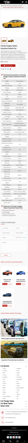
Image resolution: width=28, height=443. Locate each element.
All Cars (9, 6)
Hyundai (5, 370)
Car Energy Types (7, 401)
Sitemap (9, 434)
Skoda (18, 385)
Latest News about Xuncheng (11, 313)
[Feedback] (17, 441)
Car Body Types (7, 403)
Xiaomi (18, 373)
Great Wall (19, 377)
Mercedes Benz (20, 388)
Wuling (18, 394)
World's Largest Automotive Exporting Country (12, 338)
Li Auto (4, 375)
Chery (4, 381)
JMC (18, 396)
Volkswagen (19, 379)
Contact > (10, 284)
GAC (18, 381)
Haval (18, 370)
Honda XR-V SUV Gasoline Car (7, 280)
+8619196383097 (9, 422)
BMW (4, 388)
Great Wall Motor (7, 396)
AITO (4, 394)
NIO (17, 392)
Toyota (4, 368)
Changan (19, 368)
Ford (4, 385)
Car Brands (14, 6)
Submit (6, 255)
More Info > (5, 284)
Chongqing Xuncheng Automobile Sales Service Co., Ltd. (14, 430)
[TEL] (10, 441)
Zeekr (18, 375)
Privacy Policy (16, 434)
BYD (4, 373)
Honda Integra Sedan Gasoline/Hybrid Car (13, 7)
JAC (17, 398)
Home (4, 6)
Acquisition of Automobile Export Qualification (12, 360)
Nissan (18, 383)
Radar (4, 398)
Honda (19, 6)
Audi (4, 390)
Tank (4, 379)
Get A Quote (9, 65)
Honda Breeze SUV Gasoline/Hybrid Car (7, 302)
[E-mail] (3, 441)
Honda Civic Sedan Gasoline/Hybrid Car (20, 280)
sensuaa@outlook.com (10, 417)
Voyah (18, 390)
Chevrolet (5, 377)
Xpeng (4, 392)
